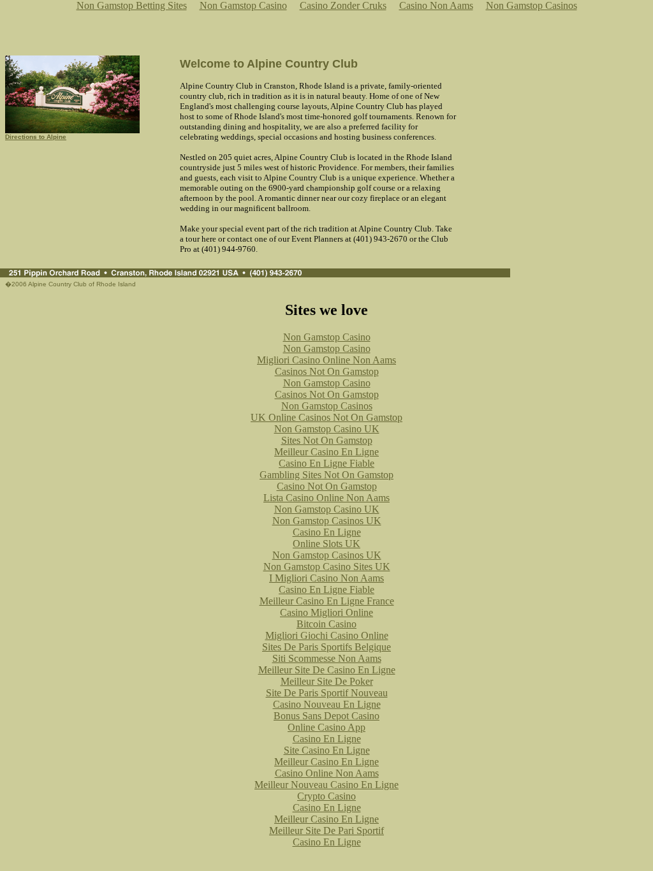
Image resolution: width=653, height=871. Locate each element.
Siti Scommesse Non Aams (326, 658)
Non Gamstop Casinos (326, 405)
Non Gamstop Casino (327, 337)
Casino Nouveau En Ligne (327, 704)
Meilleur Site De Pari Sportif (326, 830)
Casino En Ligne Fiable (326, 463)
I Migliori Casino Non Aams (326, 578)
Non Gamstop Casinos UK (326, 520)
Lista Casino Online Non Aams (326, 497)
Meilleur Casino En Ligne (326, 451)
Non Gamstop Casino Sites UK (326, 566)
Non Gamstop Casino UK (326, 428)
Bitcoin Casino (326, 623)
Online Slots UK (326, 543)
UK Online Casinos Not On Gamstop (326, 417)
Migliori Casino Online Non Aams (326, 360)
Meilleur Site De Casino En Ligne (326, 669)
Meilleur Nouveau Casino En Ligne (326, 784)
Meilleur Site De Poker (327, 681)
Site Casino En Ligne (327, 750)
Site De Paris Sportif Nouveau (327, 692)
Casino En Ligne (327, 532)
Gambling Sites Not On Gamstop (326, 474)
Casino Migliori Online (326, 612)
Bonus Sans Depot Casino (326, 715)
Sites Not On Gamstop (326, 440)
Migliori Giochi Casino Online (326, 635)
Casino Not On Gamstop (327, 486)
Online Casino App (326, 727)
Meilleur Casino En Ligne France (327, 601)
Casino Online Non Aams (327, 773)
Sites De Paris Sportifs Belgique (326, 646)
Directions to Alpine (35, 136)
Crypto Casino (326, 796)
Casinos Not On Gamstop (327, 371)
